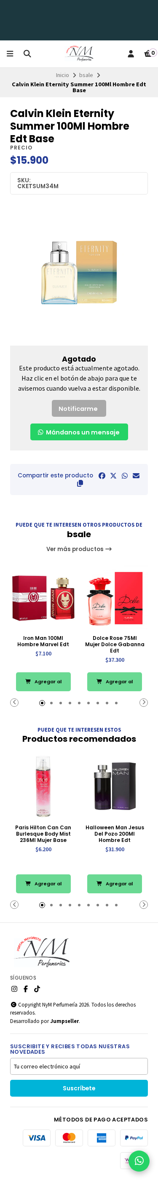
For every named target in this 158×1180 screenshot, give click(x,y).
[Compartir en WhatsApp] (125, 475)
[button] (80, 483)
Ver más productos (75, 549)
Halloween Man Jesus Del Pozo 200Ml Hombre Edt (115, 833)
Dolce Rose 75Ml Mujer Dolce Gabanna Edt (115, 644)
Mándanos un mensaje (82, 432)
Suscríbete (79, 1088)
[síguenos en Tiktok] (37, 989)
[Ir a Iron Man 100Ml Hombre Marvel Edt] (43, 597)
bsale (86, 75)
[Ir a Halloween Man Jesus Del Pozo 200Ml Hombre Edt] (115, 786)
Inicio (62, 75)
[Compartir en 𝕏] (113, 475)
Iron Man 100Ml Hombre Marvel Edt (43, 641)
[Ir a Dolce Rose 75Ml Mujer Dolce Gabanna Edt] (115, 597)
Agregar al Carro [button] (47, 684)
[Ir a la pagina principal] (79, 53)
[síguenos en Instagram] (14, 989)
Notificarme (78, 409)
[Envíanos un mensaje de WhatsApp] (139, 1161)
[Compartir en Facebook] (102, 475)
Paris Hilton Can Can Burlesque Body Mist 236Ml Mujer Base (43, 833)
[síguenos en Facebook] (25, 989)
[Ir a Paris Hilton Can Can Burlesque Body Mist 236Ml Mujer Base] (43, 786)
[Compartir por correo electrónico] (136, 475)
